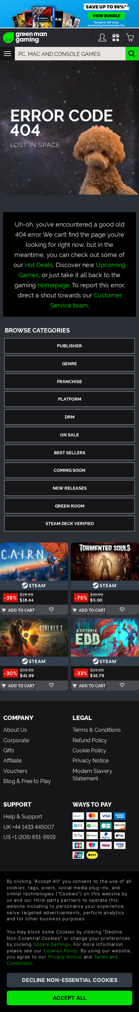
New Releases (70, 488)
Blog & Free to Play (27, 780)
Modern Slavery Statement (92, 774)
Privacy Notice (91, 760)
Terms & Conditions (97, 729)
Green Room (69, 506)
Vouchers (15, 770)
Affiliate (12, 760)
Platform (69, 399)
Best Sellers (69, 452)
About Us (15, 729)
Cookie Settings (52, 944)
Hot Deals (39, 264)
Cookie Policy (89, 750)
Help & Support (22, 816)
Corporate (16, 740)
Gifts (8, 750)
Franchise (69, 381)
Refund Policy (90, 740)
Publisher (69, 345)
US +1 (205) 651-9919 (29, 836)
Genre (69, 363)
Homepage (53, 284)
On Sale (69, 434)
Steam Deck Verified (70, 523)
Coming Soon (69, 470)
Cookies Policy (61, 950)
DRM (70, 417)
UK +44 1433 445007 (28, 826)
